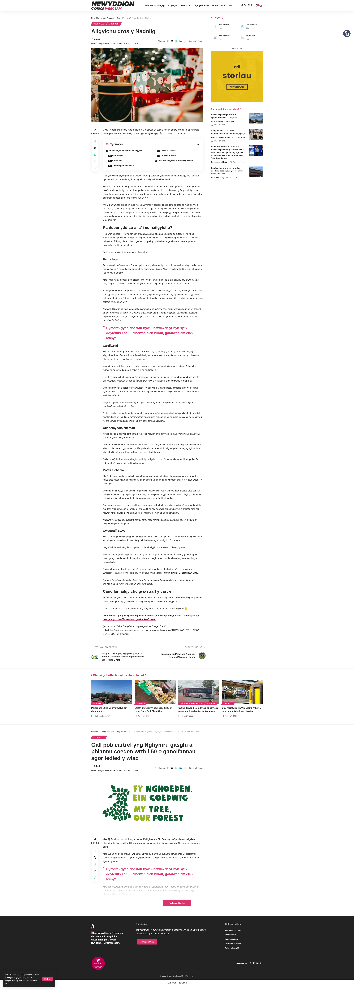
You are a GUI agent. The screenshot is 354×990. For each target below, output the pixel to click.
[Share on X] (172, 41)
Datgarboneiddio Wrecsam (191, 703)
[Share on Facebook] (168, 41)
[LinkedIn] (252, 5)
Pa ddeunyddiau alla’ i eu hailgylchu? (127, 150)
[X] (245, 5)
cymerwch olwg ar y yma (172, 547)
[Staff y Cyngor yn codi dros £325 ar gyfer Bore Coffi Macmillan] (155, 692)
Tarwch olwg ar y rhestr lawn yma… (180, 573)
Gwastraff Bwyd (168, 156)
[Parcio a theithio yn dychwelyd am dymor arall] (111, 692)
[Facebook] (242, 5)
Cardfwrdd (117, 160)
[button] (47, 979)
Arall (213, 137)
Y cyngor (114, 24)
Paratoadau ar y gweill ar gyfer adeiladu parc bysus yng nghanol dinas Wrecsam (227, 171)
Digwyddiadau (217, 121)
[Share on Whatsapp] (176, 41)
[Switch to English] (231, 5)
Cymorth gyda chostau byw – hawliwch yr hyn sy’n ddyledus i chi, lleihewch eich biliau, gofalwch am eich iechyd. (149, 333)
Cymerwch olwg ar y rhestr (188, 597)
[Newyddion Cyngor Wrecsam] (112, 5)
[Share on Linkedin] (181, 41)
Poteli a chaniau (168, 151)
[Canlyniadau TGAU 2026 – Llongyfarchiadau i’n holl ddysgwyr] (256, 134)
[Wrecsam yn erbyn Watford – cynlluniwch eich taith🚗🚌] (256, 118)
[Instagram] (248, 5)
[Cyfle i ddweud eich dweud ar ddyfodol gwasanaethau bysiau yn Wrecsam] (198, 692)
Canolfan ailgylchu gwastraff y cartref (175, 161)
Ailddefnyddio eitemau (123, 165)
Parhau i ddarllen (177, 903)
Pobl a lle (98, 24)
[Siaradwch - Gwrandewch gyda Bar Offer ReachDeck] (347, 33)
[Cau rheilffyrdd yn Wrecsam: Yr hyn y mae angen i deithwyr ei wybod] (242, 692)
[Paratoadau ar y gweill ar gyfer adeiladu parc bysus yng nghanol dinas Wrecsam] (256, 171)
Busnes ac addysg (226, 137)
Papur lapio (117, 155)
